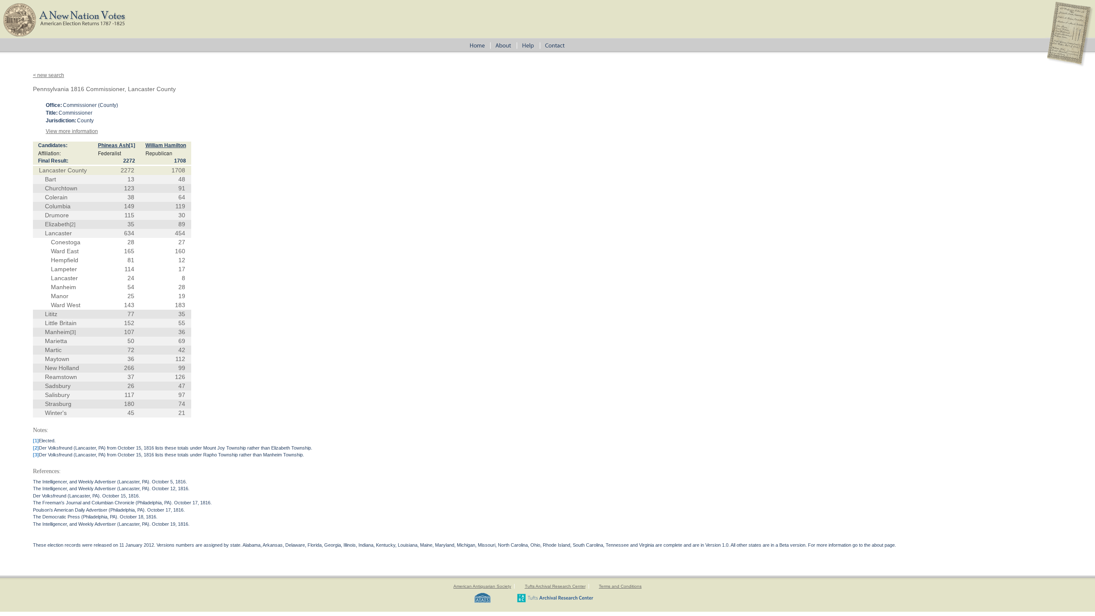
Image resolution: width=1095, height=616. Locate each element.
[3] (73, 332)
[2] (72, 225)
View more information (72, 131)
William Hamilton (165, 145)
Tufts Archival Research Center (555, 586)
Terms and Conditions (620, 586)
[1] (132, 145)
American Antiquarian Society (482, 586)
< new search (48, 75)
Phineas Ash (113, 145)
